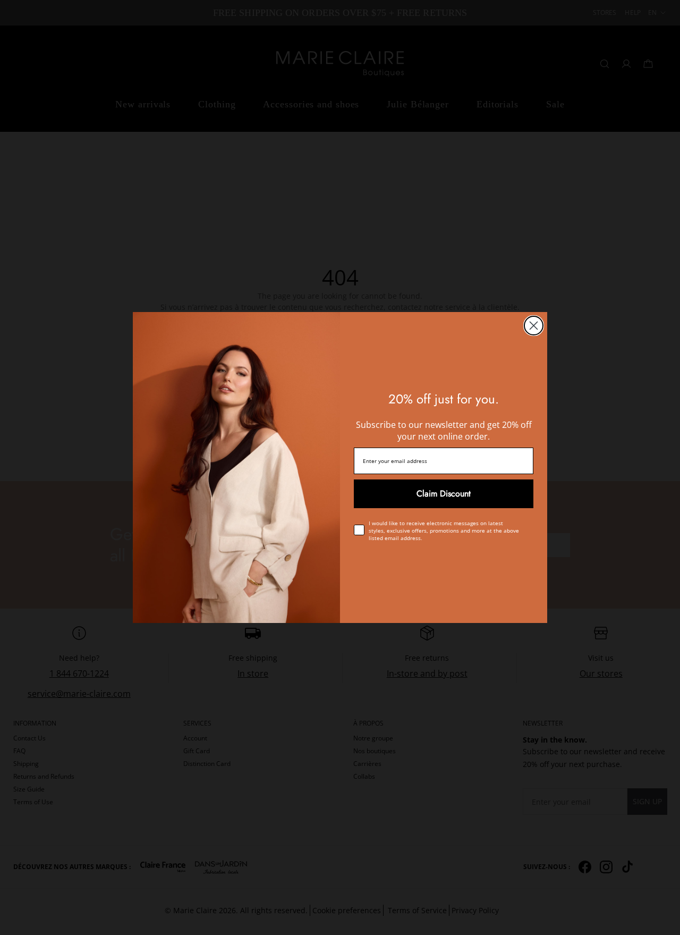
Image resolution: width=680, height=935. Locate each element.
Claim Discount (443, 493)
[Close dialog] (533, 325)
